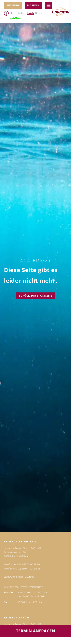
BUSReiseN (33, 5)
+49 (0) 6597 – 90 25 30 (27, 564)
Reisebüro (13, 5)
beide (30, 13)
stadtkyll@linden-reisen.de (19, 576)
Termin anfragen (35, 630)
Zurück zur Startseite (35, 295)
